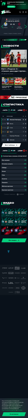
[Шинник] (23, 247)
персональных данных (9, 410)
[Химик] (23, 256)
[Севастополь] (12, 261)
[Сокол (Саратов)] (16, 251)
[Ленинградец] (3, 247)
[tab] (8, 110)
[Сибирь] (11, 251)
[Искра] (8, 256)
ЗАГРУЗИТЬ (11, 6)
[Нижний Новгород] (13, 247)
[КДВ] (18, 256)
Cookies (19, 410)
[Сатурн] (7, 261)
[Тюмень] (26, 251)
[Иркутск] (3, 256)
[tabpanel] (14, 173)
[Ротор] (18, 247)
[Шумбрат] (22, 261)
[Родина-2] (6, 251)
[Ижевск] (13, 256)
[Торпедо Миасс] (21, 251)
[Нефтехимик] (8, 247)
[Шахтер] (17, 261)
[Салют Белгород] (3, 261)
